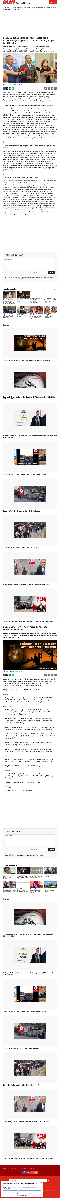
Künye (11, 1168)
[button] (49, 88)
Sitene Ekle (31, 1168)
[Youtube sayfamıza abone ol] (28, 1172)
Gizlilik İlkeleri (24, 1168)
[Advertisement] (30, 23)
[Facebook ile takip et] (24, 1172)
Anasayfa (7, 7)
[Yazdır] (45, 88)
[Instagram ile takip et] (32, 1172)
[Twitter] (7, 88)
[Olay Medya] (16, 2)
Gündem (14, 7)
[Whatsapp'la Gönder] (13, 88)
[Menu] (55, 2)
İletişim (16, 1168)
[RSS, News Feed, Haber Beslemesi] (36, 1172)
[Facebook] (4, 88)
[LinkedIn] (10, 88)
